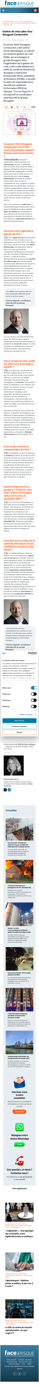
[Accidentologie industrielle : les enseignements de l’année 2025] (19, 1032)
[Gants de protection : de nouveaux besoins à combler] (19, 948)
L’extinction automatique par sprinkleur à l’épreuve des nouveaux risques (17, 1015)
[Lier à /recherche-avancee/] (35, 10)
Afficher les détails (26, 714)
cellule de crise (18, 237)
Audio (12, 23)
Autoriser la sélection (19, 726)
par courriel (20, 1179)
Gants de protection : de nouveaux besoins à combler (19, 973)
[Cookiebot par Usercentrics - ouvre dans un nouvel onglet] (28, 653)
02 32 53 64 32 (26, 1177)
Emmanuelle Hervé (18, 40)
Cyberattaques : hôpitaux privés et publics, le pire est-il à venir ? (19, 1283)
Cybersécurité (25, 23)
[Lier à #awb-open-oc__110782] (3, 10)
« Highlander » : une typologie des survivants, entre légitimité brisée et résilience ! (19, 1235)
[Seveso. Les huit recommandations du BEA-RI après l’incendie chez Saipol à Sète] (19, 903)
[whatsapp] (24, 1374)
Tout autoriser (19, 720)
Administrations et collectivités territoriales (17, 21)
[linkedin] (9, 789)
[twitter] (5, 789)
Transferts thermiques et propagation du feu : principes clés (19, 886)
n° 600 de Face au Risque (25, 744)
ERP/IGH (34, 23)
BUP (19, 23)
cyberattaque (9, 164)
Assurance (5, 23)
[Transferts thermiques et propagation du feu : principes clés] (19, 861)
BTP (16, 23)
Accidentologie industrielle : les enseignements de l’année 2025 (18, 1057)
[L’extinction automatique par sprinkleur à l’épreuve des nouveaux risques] (19, 989)
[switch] (34, 694)
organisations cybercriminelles (20, 570)
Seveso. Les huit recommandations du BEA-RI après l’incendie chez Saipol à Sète (19, 930)
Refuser (19, 732)
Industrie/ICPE (7, 25)
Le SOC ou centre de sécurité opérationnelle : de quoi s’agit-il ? (18, 1330)
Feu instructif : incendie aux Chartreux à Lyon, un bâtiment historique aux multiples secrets (19, 844)
